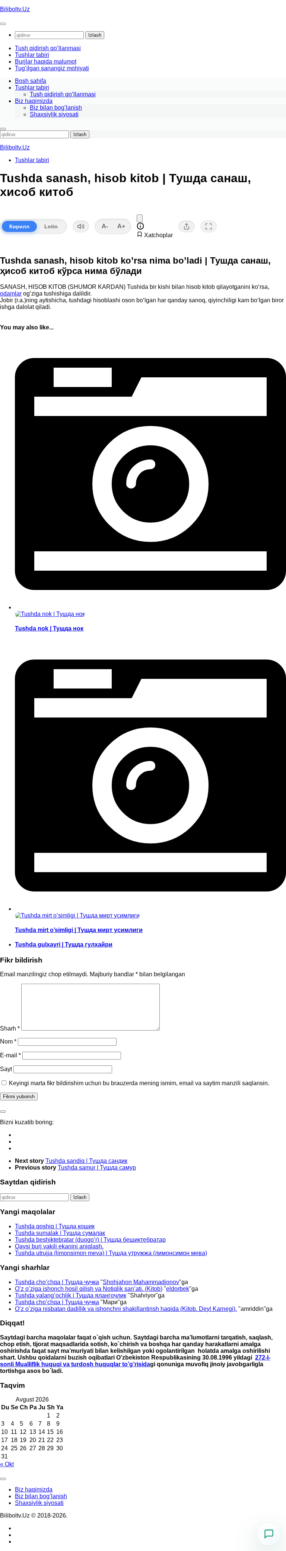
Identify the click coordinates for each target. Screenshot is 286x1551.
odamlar (11, 293)
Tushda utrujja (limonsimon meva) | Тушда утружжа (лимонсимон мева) (111, 1253)
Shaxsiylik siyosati (54, 114)
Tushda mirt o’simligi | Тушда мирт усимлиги (79, 930)
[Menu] (3, 24)
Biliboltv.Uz (15, 9)
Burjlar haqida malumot (45, 61)
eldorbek (177, 1289)
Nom (8, 1041)
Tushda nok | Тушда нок (49, 628)
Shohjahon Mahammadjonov (141, 1282)
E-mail (10, 1055)
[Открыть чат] (269, 1534)
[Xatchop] (140, 218)
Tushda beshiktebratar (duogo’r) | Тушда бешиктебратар (90, 1239)
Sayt (6, 1069)
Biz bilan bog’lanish (56, 107)
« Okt (7, 1464)
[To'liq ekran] (208, 226)
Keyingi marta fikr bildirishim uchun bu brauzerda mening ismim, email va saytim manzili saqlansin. (139, 1083)
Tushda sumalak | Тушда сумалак (60, 1233)
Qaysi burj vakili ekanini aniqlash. (59, 1246)
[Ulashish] (186, 226)
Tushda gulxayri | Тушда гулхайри (63, 944)
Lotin (51, 226)
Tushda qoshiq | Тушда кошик (55, 1226)
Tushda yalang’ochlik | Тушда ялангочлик (70, 1295)
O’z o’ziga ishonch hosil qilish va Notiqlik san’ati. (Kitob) (88, 1289)
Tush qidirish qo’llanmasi (48, 48)
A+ (121, 226)
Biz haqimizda (34, 101)
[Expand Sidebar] (3, 1111)
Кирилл (19, 226)
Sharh (10, 1028)
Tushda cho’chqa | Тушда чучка (57, 1282)
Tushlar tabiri (32, 55)
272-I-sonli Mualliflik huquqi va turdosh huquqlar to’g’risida (135, 1360)
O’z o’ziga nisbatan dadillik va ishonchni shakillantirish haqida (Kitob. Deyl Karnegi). (126, 1309)
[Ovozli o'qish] (81, 226)
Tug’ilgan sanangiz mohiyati (52, 68)
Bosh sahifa (30, 81)
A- (105, 226)
